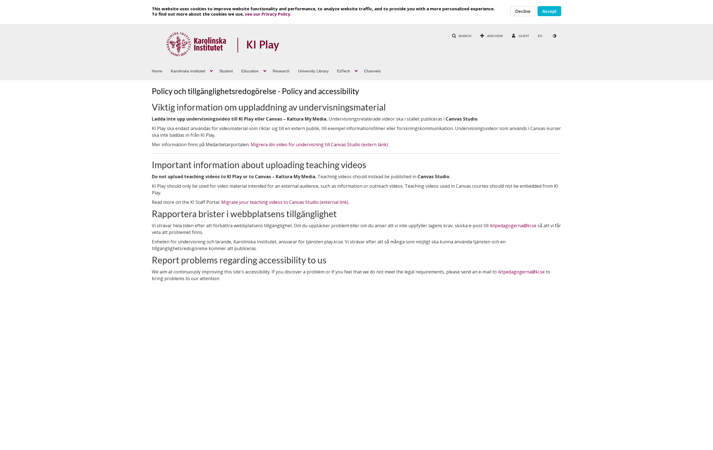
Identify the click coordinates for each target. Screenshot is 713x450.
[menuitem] (161, 70)
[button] (461, 36)
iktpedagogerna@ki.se (513, 225)
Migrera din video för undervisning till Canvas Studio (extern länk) (320, 144)
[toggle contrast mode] (554, 36)
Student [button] (226, 71)
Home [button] (157, 71)
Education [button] (250, 71)
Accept (549, 11)
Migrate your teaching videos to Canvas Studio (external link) (285, 202)
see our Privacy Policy (267, 14)
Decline (523, 11)
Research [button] (281, 71)
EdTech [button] (343, 71)
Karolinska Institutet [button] (188, 71)
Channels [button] (372, 71)
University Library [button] (313, 71)
